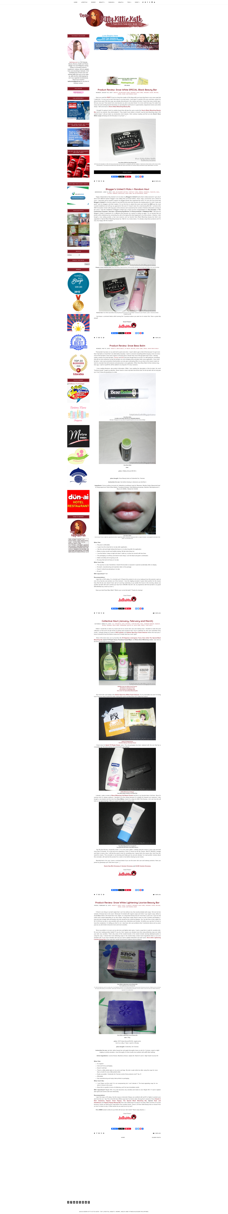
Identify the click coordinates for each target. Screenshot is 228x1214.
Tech (128, 2)
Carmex (116, 357)
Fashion (111, 2)
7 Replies (158, 337)
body (119, 905)
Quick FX (130, 625)
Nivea (104, 625)
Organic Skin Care (137, 92)
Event (137, 2)
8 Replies (157, 613)
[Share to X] (94, 181)
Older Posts (156, 1137)
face (123, 905)
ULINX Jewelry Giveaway (143, 866)
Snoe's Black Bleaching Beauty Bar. (120, 106)
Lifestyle (84, 2)
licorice (129, 905)
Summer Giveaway (127, 866)
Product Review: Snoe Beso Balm (127, 345)
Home (75, 2)
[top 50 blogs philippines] (78, 322)
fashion (153, 192)
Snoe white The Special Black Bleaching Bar (127, 690)
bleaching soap (124, 92)
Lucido (109, 193)
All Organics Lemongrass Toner (132, 638)
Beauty (101, 2)
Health (120, 2)
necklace (121, 193)
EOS (122, 357)
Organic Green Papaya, (114, 1100)
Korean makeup (149, 623)
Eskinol (128, 623)
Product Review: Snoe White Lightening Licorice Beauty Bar (127, 902)
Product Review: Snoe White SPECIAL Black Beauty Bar (127, 89)
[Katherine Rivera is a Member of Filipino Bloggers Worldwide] (78, 476)
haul (157, 192)
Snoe (119, 94)
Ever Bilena (135, 623)
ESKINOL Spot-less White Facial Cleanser (127, 686)
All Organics (116, 623)
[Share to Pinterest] (99, 181)
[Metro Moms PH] (78, 436)
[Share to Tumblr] (101, 181)
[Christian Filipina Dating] (127, 38)
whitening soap (131, 94)
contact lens (133, 192)
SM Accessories (138, 193)
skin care (128, 193)
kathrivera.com (73, 62)
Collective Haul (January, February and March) (127, 621)
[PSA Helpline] (127, 81)
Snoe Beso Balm (153, 348)
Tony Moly (149, 625)
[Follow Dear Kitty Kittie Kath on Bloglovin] (78, 92)
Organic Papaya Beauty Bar (112, 1102)
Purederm (123, 625)
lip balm (127, 348)
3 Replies (158, 894)
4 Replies (157, 1133)
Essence (146, 192)
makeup (115, 193)
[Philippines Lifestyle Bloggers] (78, 304)
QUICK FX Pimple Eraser (127, 741)
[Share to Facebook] (96, 181)
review (156, 92)
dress (141, 192)
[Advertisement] (127, 62)
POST (108, 97)
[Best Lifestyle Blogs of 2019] (78, 342)
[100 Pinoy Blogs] (78, 394)
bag (114, 192)
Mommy (93, 2)
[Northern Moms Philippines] (78, 414)
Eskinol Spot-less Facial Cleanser (137, 632)
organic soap (148, 92)
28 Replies (157, 181)
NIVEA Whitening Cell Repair (127, 791)
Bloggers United (122, 192)
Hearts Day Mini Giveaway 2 (112, 866)
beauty (116, 92)
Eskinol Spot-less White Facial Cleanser (127, 694)
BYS (123, 623)
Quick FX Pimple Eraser (113, 745)
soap (123, 94)
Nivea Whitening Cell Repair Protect (122, 795)
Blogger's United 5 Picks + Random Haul (127, 189)
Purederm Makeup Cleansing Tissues (127, 742)
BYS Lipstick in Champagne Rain (127, 689)
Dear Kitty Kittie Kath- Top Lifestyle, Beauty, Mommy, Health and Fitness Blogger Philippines (116, 1211)
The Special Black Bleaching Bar (135, 1100)
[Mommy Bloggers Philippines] (78, 456)
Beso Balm (120, 348)
